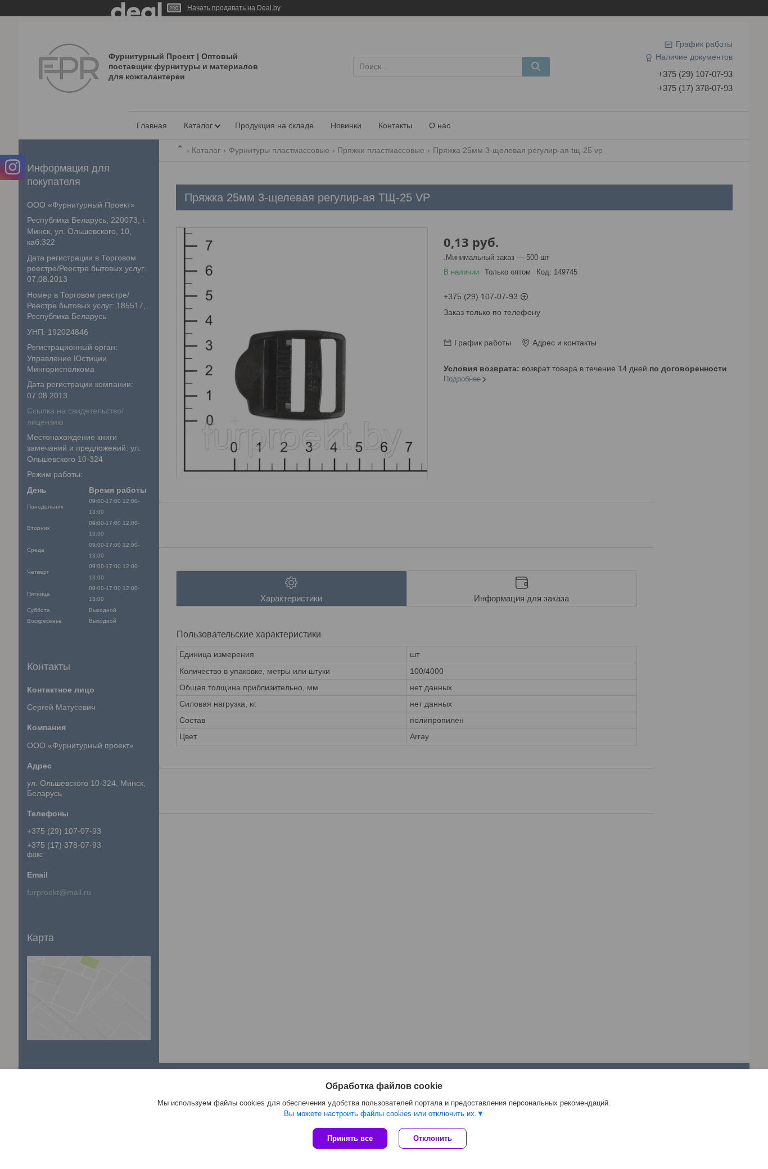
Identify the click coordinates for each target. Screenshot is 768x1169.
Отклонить (432, 1138)
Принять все (350, 1138)
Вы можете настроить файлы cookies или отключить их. (380, 1113)
